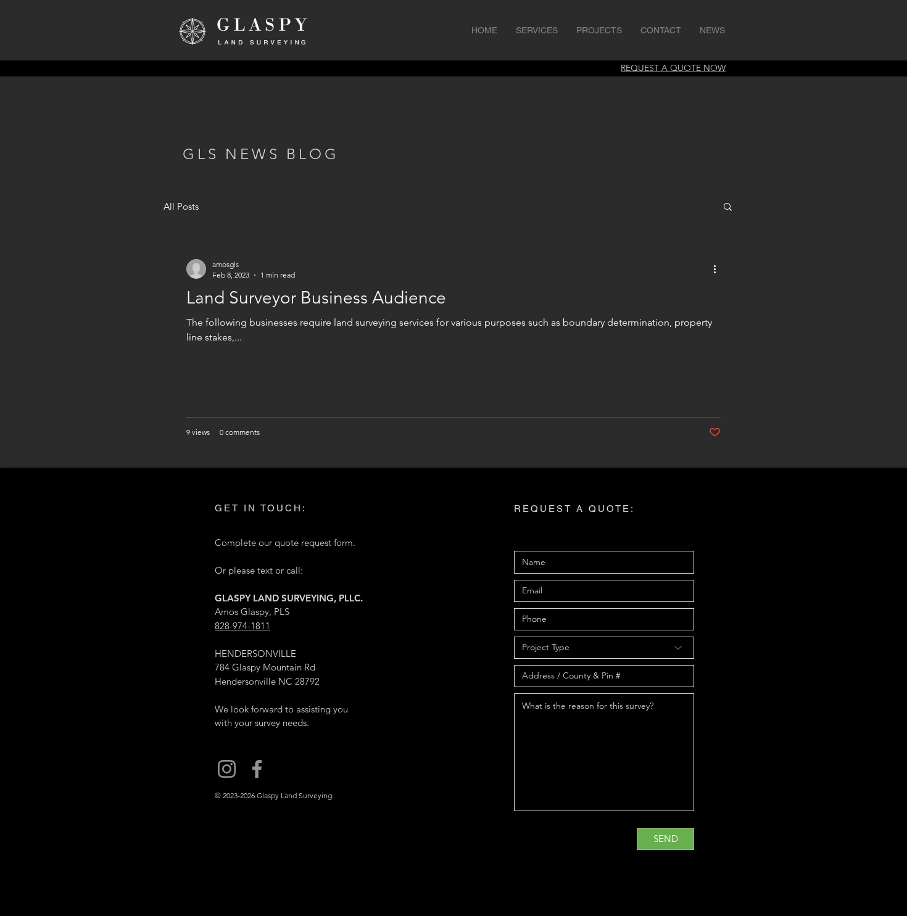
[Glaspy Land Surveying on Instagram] (227, 769)
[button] (728, 207)
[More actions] (718, 269)
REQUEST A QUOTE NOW (673, 67)
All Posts (181, 206)
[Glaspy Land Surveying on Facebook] (257, 769)
